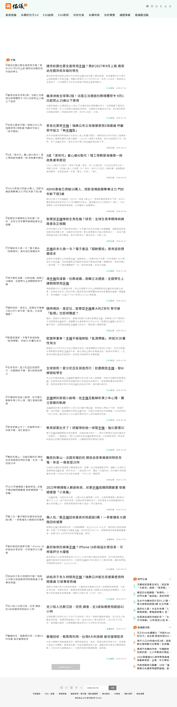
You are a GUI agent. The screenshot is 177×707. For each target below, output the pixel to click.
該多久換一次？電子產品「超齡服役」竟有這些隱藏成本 (85, 251)
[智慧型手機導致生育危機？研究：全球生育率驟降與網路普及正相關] (25, 229)
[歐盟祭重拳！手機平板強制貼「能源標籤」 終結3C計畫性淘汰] (25, 349)
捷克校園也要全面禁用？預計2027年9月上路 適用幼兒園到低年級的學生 (85, 68)
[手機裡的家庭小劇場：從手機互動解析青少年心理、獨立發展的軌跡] (25, 408)
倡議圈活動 (142, 15)
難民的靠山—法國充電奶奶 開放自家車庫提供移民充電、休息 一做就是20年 (84, 459)
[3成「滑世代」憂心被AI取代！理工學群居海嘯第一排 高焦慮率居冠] (25, 166)
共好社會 (78, 15)
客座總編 (11, 15)
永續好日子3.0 (29, 15)
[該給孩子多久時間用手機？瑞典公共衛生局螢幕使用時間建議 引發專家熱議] (25, 587)
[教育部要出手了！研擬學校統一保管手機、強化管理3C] (25, 438)
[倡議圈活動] (170, 627)
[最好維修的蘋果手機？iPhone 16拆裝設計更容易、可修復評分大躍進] (25, 558)
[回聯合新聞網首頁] (8, 6)
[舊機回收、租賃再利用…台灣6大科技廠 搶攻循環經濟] (25, 647)
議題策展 (125, 15)
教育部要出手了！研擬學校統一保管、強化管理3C (85, 427)
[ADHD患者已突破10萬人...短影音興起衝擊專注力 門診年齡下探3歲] (25, 200)
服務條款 (75, 694)
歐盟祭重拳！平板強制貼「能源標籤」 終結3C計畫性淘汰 (86, 340)
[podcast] (156, 6)
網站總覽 (140, 694)
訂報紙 (117, 694)
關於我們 (128, 694)
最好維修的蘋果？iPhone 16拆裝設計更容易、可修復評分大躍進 (84, 549)
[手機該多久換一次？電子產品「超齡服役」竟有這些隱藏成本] (25, 259)
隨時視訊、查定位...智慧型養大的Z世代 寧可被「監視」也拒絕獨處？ (83, 310)
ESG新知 (63, 15)
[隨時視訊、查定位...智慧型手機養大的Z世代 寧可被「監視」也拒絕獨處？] (25, 319)
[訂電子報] (161, 6)
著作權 (83, 694)
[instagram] (152, 6)
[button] (170, 6)
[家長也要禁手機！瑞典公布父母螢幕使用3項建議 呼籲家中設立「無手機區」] (25, 136)
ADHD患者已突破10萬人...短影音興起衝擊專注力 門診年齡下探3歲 (85, 191)
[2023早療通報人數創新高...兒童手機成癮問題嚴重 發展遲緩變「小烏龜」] (25, 498)
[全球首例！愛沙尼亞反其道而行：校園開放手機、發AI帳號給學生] (25, 379)
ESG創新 (48, 15)
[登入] (165, 6)
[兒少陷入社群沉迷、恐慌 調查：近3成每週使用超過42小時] (25, 617)
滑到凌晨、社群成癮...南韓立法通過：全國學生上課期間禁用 (85, 280)
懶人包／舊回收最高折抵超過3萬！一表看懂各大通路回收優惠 (86, 519)
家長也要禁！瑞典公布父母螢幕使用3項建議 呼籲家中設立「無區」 (84, 127)
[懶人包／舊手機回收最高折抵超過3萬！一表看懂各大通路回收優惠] (25, 528)
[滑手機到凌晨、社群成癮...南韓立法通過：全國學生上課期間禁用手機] (25, 289)
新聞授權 (62, 694)
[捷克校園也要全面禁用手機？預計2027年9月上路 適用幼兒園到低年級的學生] (25, 76)
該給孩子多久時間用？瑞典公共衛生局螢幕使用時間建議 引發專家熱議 (85, 579)
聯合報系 (106, 694)
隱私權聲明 (93, 694)
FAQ (47, 694)
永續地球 (94, 15)
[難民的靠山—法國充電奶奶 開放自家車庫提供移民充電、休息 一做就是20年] (25, 468)
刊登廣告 (37, 694)
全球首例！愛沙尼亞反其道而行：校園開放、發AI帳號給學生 (85, 370)
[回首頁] (16, 6)
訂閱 (112, 688)
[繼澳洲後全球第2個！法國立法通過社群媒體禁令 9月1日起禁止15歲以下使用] (25, 106)
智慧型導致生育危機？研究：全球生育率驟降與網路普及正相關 (85, 221)
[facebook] (147, 6)
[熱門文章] (170, 579)
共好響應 (109, 15)
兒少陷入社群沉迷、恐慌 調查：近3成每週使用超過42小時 (85, 609)
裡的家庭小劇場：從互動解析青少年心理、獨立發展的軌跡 (85, 400)
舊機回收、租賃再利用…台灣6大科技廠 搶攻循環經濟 (84, 636)
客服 (52, 694)
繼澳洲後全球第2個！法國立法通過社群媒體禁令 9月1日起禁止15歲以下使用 (85, 98)
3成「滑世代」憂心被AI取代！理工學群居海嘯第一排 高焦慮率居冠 (84, 157)
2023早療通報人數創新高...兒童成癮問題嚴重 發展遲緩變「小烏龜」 (86, 489)
